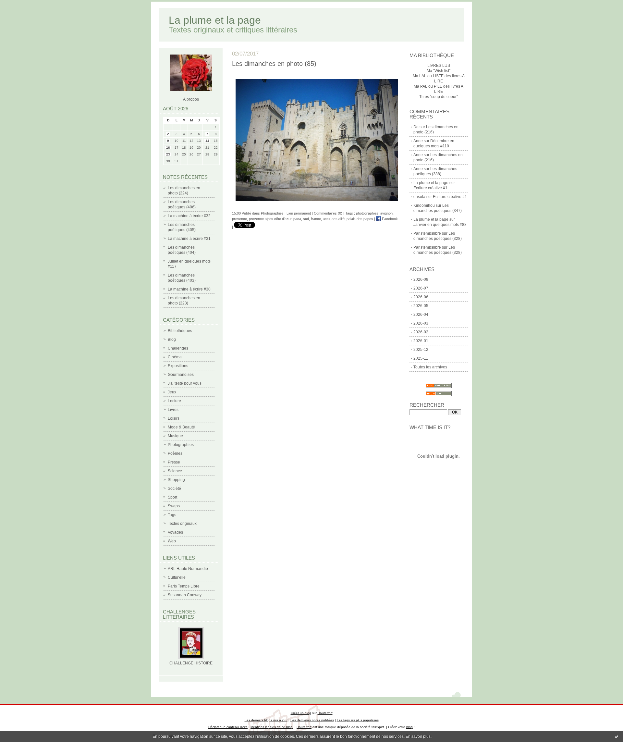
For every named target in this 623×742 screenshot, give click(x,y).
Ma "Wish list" (438, 70)
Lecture (174, 401)
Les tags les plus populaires (358, 720)
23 (168, 154)
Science (175, 471)
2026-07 (420, 288)
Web (172, 541)
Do (416, 127)
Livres (173, 409)
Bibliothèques (180, 330)
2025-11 (420, 358)
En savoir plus (418, 736)
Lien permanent (299, 213)
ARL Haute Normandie (188, 568)
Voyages (175, 532)
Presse (174, 462)
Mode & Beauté (181, 427)
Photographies (181, 444)
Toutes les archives (430, 367)
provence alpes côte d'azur (270, 219)
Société (174, 488)
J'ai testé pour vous (185, 383)
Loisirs (173, 418)
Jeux (172, 392)
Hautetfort (325, 713)
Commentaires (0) (328, 213)
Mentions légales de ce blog (271, 727)
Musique (175, 436)
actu (326, 219)
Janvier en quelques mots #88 (440, 224)
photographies (367, 213)
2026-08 (420, 279)
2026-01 (420, 341)
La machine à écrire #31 (189, 238)
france (316, 219)
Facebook (389, 219)
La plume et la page (215, 20)
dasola (419, 196)
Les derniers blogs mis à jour (266, 720)
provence (239, 219)
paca (297, 219)
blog (409, 727)
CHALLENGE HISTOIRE (191, 663)
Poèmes (175, 453)
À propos (191, 99)
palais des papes (360, 219)
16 (168, 147)
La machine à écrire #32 (189, 216)
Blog (172, 339)
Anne (418, 141)
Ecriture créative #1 (430, 188)
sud (306, 219)
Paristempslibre (427, 233)
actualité (338, 219)
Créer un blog (301, 713)
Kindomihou (424, 205)
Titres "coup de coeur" (438, 96)
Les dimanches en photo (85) (274, 63)
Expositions (178, 366)
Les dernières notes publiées (312, 720)
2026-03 (420, 323)
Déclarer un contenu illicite (228, 727)
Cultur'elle (177, 577)
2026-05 (420, 305)
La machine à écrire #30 (189, 289)
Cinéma (175, 357)
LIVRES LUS (438, 65)
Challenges (178, 348)
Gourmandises (181, 374)
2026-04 (420, 314)
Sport (172, 497)
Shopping (176, 479)
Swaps (174, 506)
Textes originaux (182, 523)
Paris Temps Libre (184, 586)
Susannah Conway (185, 595)
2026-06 (420, 297)
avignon (386, 213)
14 (207, 140)
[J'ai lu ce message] (616, 736)
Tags (172, 515)
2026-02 (420, 332)
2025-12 (420, 349)
